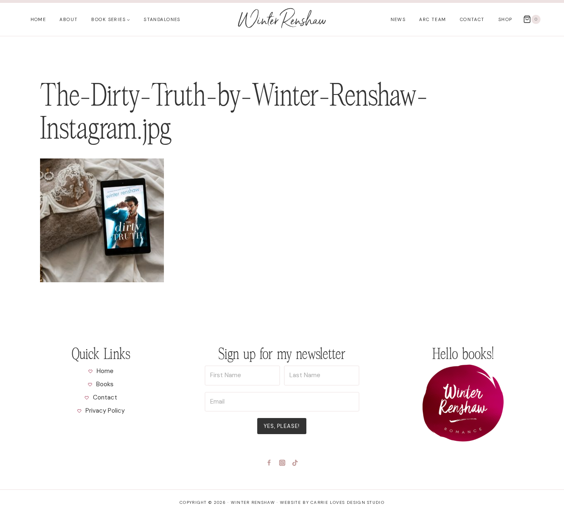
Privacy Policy (105, 410)
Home (38, 19)
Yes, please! (282, 426)
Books (105, 384)
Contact (472, 19)
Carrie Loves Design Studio (347, 502)
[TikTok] (295, 462)
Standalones (162, 19)
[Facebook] (269, 462)
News (398, 19)
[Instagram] (282, 462)
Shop (505, 19)
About (68, 19)
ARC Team (432, 19)
